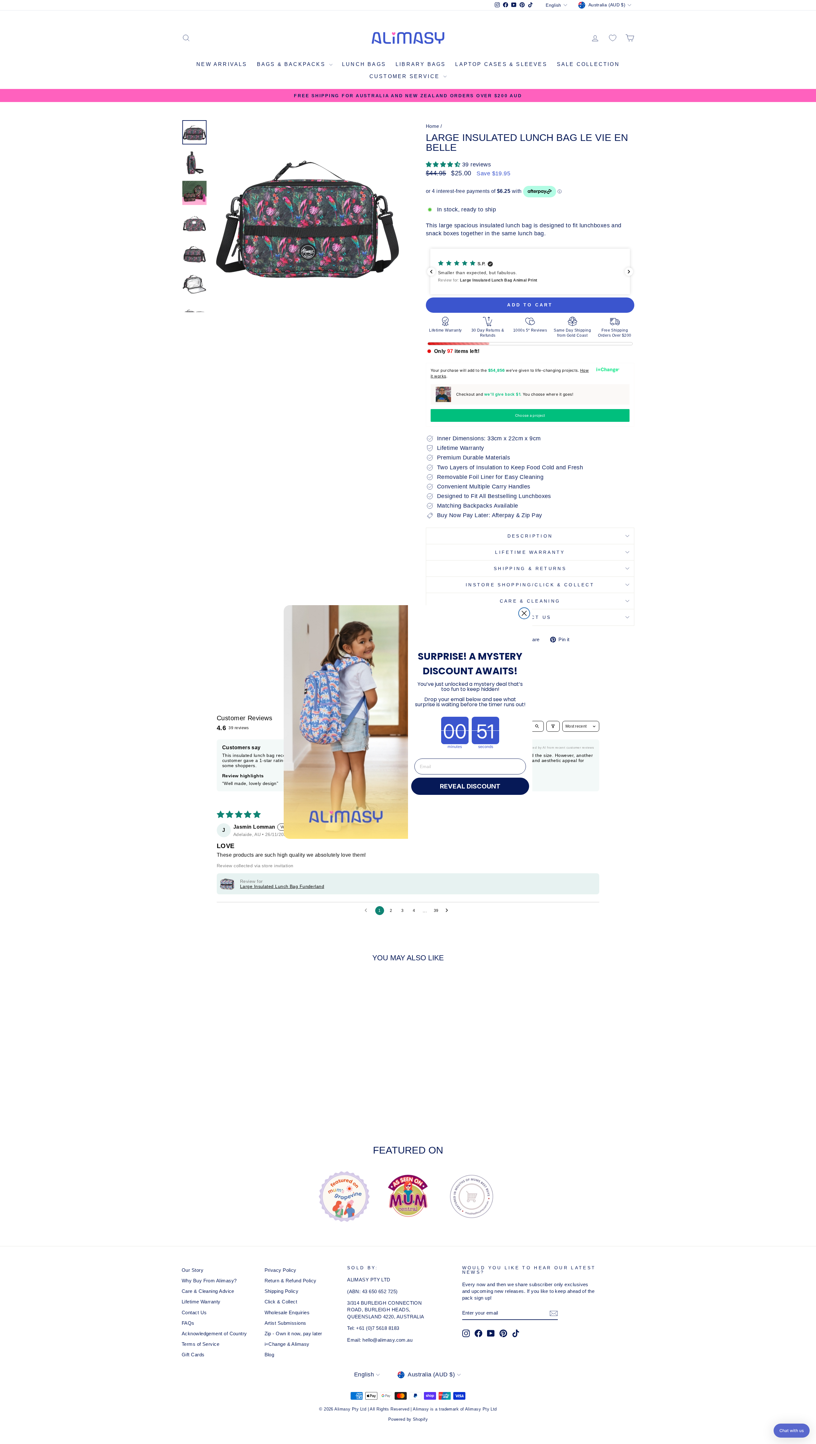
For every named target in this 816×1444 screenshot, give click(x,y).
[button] (792, 1431)
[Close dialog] (524, 613)
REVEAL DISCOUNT (470, 786)
